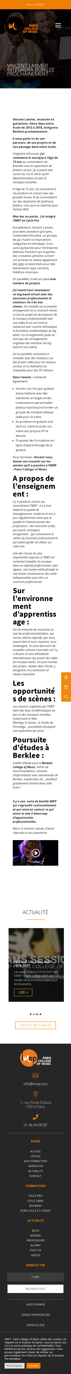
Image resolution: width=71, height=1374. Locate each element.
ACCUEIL (35, 1151)
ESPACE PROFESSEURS (35, 1314)
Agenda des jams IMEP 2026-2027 (31, 963)
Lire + (22, 992)
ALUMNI (36, 1245)
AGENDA (35, 1235)
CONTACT (35, 1176)
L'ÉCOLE (35, 1156)
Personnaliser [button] (14, 1365)
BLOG (35, 1230)
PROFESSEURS (35, 1240)
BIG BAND (35, 1205)
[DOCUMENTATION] (66, 677)
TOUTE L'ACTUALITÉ (35, 1025)
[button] (30, 1014)
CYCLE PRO (35, 1195)
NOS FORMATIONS (35, 1161)
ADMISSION (35, 1166)
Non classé (20, 954)
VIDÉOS (35, 1255)
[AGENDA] (66, 687)
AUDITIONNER (35, 4)
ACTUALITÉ (35, 1171)
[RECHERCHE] (66, 697)
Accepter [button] (33, 1365)
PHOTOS (35, 1250)
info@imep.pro (35, 1083)
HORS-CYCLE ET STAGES (35, 1210)
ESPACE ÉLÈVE (36, 1325)
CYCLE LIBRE (36, 1201)
